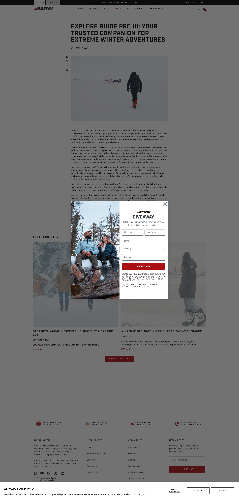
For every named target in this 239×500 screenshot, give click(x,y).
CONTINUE (143, 266)
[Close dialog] (165, 204)
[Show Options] (163, 249)
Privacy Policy (141, 495)
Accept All (198, 491)
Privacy (157, 277)
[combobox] (143, 249)
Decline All (222, 491)
